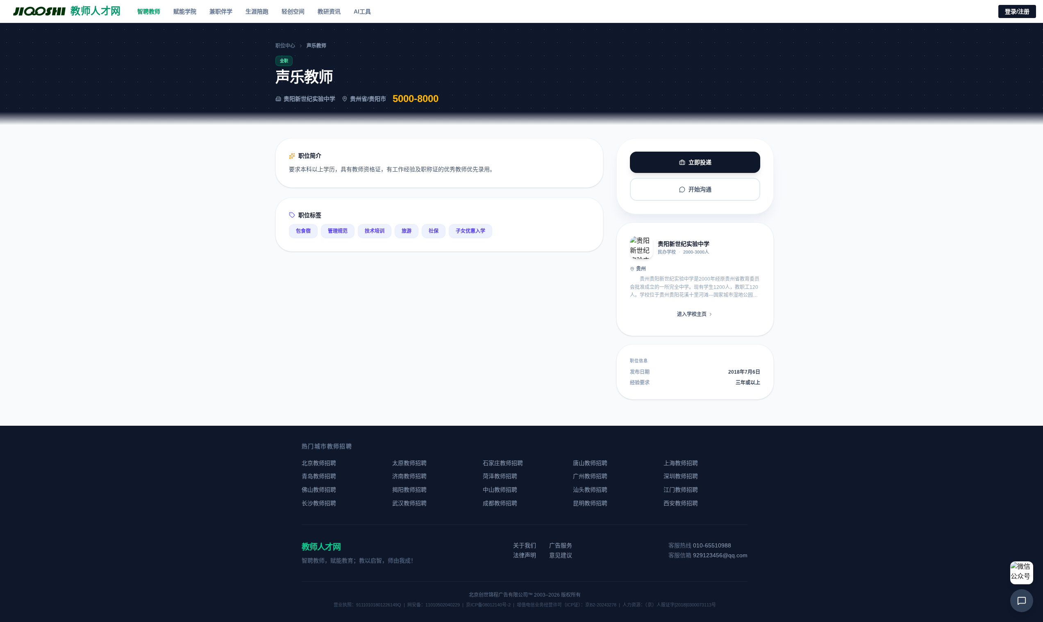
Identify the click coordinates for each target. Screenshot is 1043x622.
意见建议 (560, 555)
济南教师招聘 (409, 476)
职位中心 (285, 46)
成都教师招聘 (500, 503)
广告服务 (560, 545)
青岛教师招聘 (319, 476)
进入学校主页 (692, 314)
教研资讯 (329, 11)
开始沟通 (700, 189)
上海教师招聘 (681, 463)
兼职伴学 (220, 11)
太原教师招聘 (409, 463)
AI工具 (362, 11)
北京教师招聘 (319, 463)
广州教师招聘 (590, 476)
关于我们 (524, 545)
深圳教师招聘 (681, 476)
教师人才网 (321, 547)
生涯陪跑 (256, 11)
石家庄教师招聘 (503, 463)
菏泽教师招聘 (500, 476)
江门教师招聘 (681, 489)
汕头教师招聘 (590, 489)
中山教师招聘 (500, 489)
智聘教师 (148, 11)
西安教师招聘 (681, 503)
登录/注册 (1017, 11)
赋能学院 (184, 11)
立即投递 (700, 162)
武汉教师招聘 (409, 503)
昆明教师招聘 (590, 503)
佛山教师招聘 (319, 489)
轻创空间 (293, 11)
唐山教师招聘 (590, 463)
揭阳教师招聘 (409, 489)
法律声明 (524, 555)
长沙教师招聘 (319, 503)
